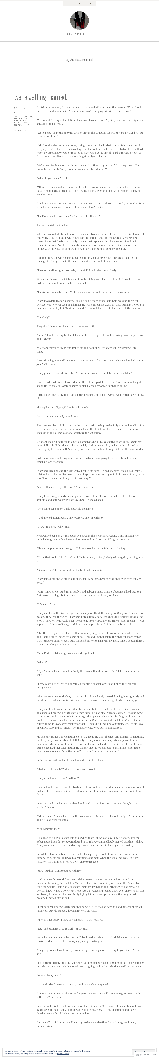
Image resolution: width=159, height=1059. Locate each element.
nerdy (17, 122)
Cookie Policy (63, 1053)
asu (26, 117)
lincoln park (25, 120)
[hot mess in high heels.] (79, 21)
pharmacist (25, 122)
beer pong (23, 118)
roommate (18, 124)
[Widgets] (68, 3)
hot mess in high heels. (79, 34)
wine (16, 126)
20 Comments (20, 130)
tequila (28, 124)
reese (17, 112)
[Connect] (79, 3)
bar (30, 117)
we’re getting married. (40, 96)
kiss (16, 120)
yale (21, 126)
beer (16, 118)
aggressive (19, 117)
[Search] (90, 3)
